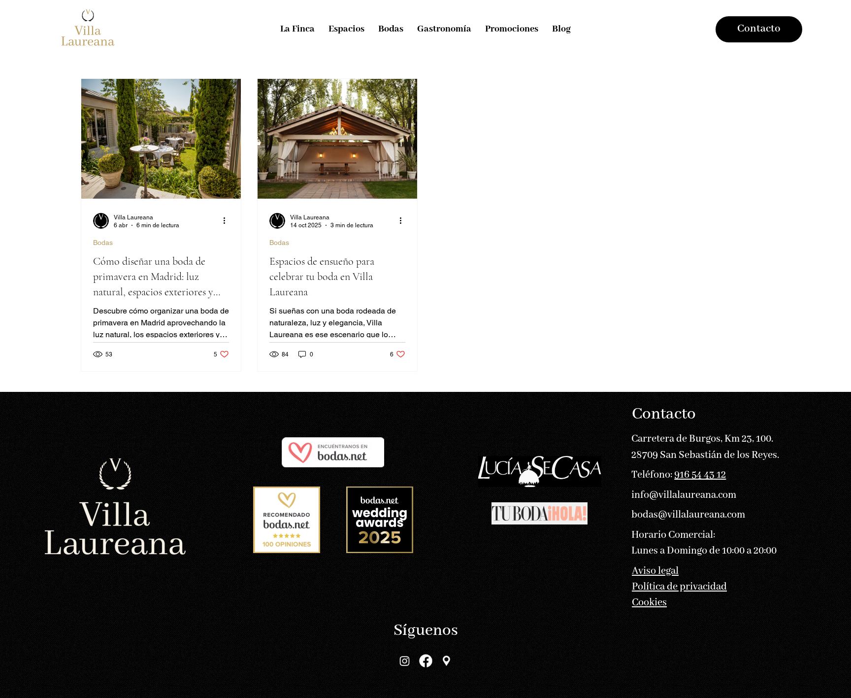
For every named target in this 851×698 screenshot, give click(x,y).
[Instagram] (404, 660)
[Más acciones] (227, 221)
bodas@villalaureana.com (688, 515)
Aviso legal (655, 571)
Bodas (103, 242)
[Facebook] (425, 660)
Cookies (649, 602)
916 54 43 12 (700, 475)
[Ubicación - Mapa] (446, 660)
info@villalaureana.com (683, 495)
